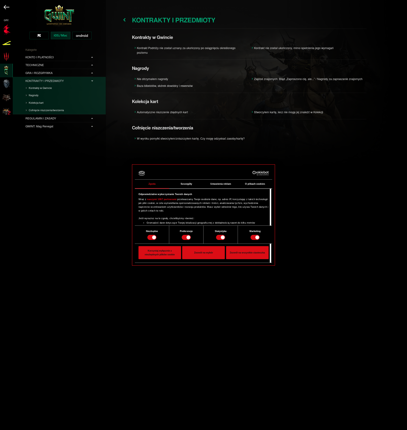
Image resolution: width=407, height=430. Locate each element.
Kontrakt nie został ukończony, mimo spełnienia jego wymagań (294, 48)
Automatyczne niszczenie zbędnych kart (162, 112)
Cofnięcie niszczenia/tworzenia (46, 110)
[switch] (186, 237)
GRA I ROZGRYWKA (39, 73)
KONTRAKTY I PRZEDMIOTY (44, 81)
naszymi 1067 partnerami (162, 199)
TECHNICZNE (34, 65)
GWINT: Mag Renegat (39, 126)
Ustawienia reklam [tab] (220, 183)
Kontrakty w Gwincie (40, 88)
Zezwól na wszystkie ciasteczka (247, 252)
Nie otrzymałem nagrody (152, 79)
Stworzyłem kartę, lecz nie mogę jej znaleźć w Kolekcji (288, 112)
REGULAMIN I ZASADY (40, 118)
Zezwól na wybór (203, 252)
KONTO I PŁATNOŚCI (39, 57)
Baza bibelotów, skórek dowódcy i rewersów (165, 86)
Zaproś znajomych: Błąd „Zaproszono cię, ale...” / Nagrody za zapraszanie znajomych (308, 79)
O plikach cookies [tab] (255, 183)
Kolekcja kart (36, 102)
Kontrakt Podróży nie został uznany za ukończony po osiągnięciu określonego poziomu (186, 50)
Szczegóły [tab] (186, 183)
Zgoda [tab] (152, 183)
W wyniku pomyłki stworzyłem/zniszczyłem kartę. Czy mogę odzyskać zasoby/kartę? (191, 138)
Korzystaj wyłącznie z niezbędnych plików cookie (160, 252)
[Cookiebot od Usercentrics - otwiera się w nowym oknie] (255, 173)
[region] (53, 215)
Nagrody (33, 95)
